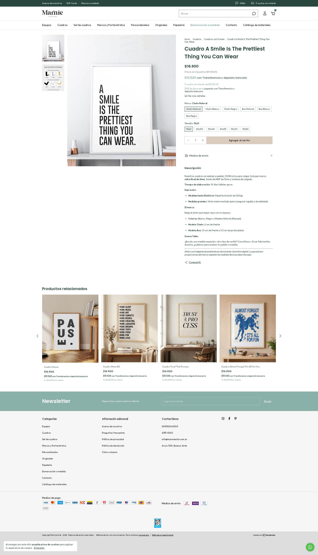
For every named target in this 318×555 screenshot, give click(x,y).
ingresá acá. (144, 535)
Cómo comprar (109, 452)
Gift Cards (71, 3)
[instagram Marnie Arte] (223, 418)
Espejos (46, 25)
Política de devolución (113, 445)
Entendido (39, 548)
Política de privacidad (113, 439)
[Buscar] (253, 13)
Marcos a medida (90, 3)
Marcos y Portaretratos (111, 25)
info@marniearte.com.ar (174, 439)
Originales (161, 25)
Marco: (196, 103)
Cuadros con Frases (214, 39)
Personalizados (140, 25)
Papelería (178, 25)
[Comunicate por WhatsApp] (310, 547)
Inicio (187, 39)
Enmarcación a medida (205, 25)
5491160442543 (170, 426)
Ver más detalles (196, 96)
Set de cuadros (82, 25)
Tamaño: (192, 123)
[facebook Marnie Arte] (229, 418)
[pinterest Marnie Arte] (235, 418)
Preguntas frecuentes (113, 432)
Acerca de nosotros (52, 3)
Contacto (231, 25)
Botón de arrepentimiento (162, 535)
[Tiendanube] (264, 535)
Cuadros (62, 25)
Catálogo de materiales (257, 25)
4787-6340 (167, 432)
